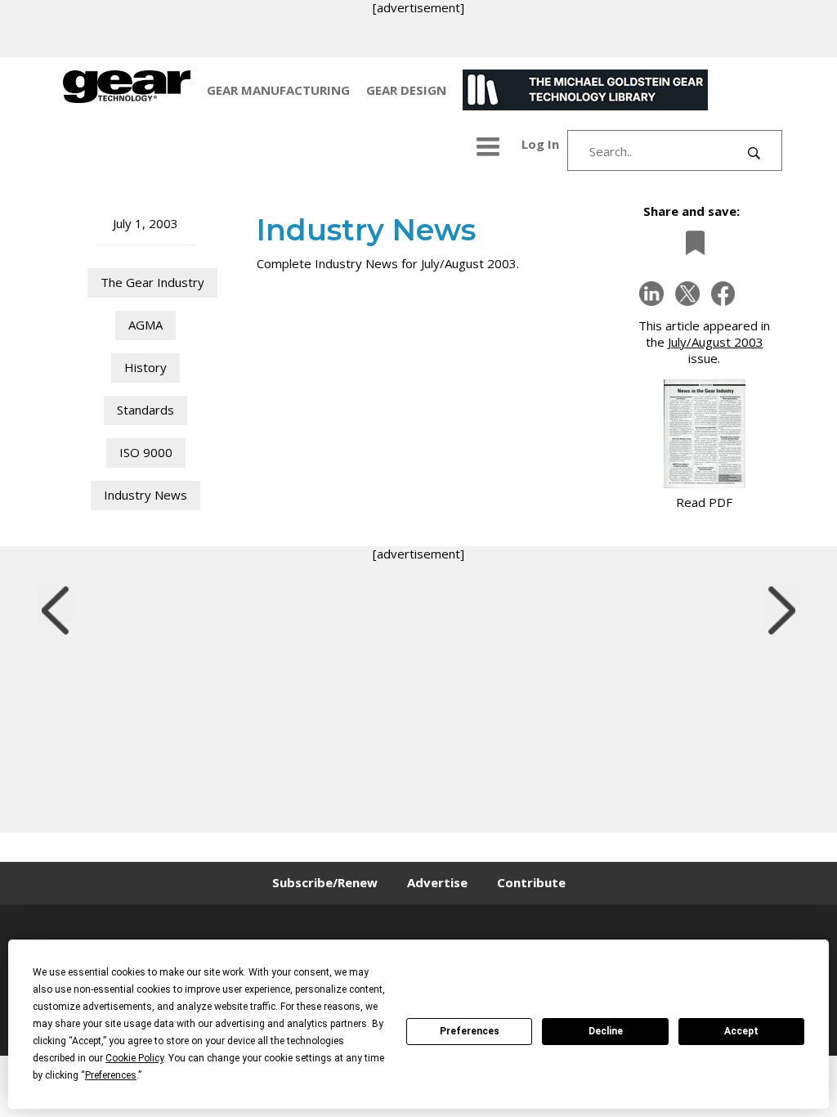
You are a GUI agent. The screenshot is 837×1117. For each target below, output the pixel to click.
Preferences (469, 1031)
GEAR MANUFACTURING (278, 90)
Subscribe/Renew (325, 882)
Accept (741, 1031)
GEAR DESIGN (406, 90)
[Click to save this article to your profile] (691, 242)
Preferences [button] (111, 1075)
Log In (540, 144)
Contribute (531, 882)
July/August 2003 (715, 342)
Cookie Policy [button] (134, 1058)
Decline (606, 1031)
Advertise (437, 882)
